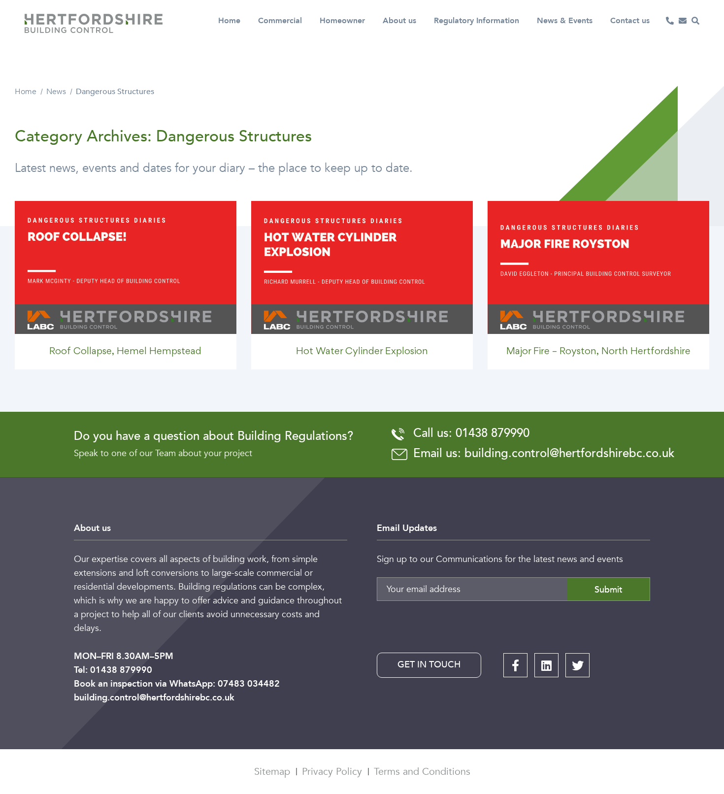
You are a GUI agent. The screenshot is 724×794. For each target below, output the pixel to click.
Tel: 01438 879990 (113, 670)
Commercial (280, 20)
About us (399, 20)
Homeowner (342, 20)
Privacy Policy (332, 771)
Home (229, 20)
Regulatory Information (476, 20)
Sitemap (272, 771)
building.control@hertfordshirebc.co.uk (154, 698)
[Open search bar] (695, 21)
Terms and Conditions (422, 771)
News (56, 91)
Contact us (630, 20)
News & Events (564, 20)
